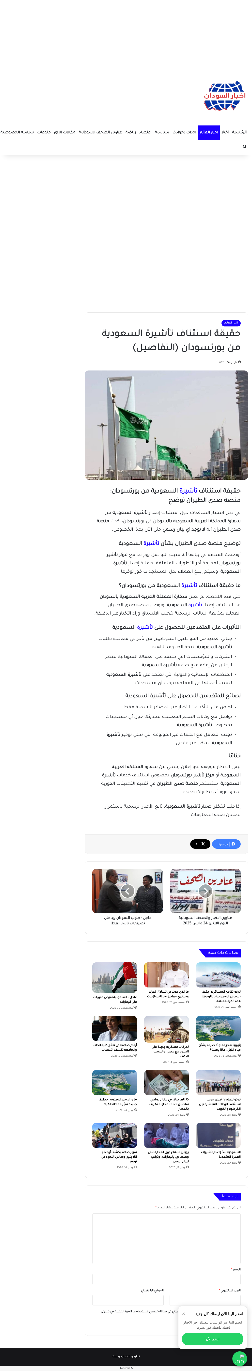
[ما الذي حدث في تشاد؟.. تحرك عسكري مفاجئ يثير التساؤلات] (166, 974)
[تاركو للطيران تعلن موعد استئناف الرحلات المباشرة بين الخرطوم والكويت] (218, 1082)
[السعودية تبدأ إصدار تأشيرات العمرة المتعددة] (218, 1135)
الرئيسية (239, 133)
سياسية (162, 133)
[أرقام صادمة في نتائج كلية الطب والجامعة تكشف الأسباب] (114, 1028)
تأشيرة (188, 491)
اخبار (225, 133)
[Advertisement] (126, 34)
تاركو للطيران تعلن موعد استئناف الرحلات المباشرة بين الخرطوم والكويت (220, 1104)
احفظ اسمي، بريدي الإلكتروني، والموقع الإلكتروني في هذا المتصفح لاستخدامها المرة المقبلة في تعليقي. (168, 1311)
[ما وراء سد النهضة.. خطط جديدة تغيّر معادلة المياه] (114, 1082)
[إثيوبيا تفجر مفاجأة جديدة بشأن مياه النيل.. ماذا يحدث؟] (218, 1028)
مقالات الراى (64, 133)
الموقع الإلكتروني (152, 1291)
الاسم (236, 1270)
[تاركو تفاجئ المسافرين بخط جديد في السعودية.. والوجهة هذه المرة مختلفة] (218, 974)
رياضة (131, 133)
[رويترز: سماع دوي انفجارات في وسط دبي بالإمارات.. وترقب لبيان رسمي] (166, 1135)
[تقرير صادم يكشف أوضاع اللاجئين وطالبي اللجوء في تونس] (114, 1135)
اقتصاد (145, 133)
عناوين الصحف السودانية (100, 133)
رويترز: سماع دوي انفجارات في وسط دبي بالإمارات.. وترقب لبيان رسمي (168, 1157)
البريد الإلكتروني (230, 1291)
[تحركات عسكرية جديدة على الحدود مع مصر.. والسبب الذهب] (166, 1029)
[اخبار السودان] (223, 97)
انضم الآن (213, 1339)
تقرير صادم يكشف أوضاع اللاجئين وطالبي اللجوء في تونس (119, 1157)
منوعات (44, 133)
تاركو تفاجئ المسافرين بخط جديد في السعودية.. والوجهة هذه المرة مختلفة (221, 996)
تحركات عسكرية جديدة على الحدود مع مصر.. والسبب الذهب (170, 1052)
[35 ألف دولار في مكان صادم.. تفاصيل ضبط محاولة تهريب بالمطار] (166, 1082)
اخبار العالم (209, 133)
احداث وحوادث (184, 133)
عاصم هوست (121, 1356)
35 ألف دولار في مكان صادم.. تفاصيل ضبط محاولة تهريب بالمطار (169, 1104)
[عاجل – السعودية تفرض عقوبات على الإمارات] (114, 977)
